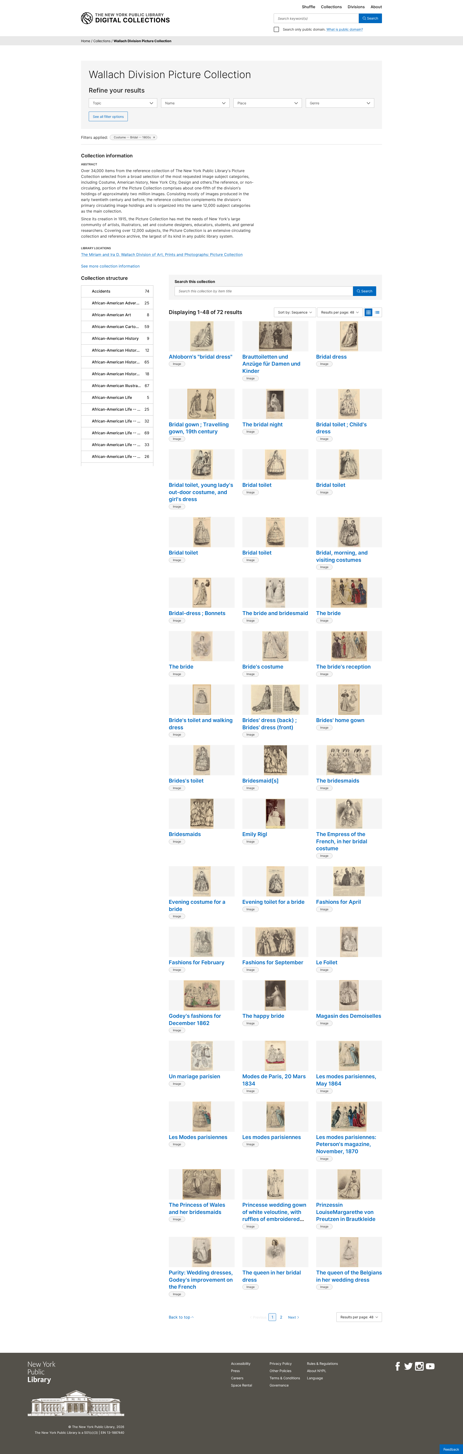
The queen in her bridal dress (271, 1276)
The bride (328, 613)
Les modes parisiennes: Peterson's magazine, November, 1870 (346, 1144)
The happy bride (263, 1016)
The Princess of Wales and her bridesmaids (197, 1208)
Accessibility (241, 1363)
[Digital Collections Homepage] (125, 18)
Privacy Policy (281, 1363)
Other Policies (280, 1371)
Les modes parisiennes (271, 1137)
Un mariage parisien (194, 1076)
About (376, 6)
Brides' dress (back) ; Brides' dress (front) (269, 723)
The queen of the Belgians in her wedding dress (349, 1276)
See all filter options (108, 116)
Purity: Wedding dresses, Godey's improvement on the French (201, 1279)
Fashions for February (197, 962)
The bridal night (262, 424)
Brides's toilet (186, 780)
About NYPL (316, 1371)
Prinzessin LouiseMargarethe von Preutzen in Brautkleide (345, 1212)
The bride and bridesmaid (275, 613)
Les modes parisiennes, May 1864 (346, 1080)
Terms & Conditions (285, 1378)
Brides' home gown (340, 720)
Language (315, 1378)
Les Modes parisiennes (198, 1137)
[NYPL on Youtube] (430, 1366)
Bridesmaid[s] (260, 780)
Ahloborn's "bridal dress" (200, 357)
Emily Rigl (254, 834)
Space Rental (241, 1385)
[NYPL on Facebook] (397, 1366)
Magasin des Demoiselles (348, 1016)
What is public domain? (345, 29)
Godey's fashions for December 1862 (195, 1019)
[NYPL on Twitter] (408, 1366)
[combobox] (316, 18)
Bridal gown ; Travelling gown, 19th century (199, 428)
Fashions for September (272, 962)
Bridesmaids (185, 834)
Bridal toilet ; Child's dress (341, 428)
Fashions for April (338, 902)
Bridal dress (331, 357)
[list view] (377, 312)
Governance (279, 1385)
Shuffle (308, 6)
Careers (237, 1378)
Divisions (356, 6)
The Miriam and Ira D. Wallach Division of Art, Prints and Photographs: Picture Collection (162, 254)
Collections (331, 6)
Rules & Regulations (322, 1363)
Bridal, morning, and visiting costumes (342, 556)
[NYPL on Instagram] (419, 1366)
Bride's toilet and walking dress (201, 723)
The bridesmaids (337, 780)
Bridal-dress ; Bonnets (197, 613)
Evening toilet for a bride (273, 902)
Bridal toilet (257, 485)
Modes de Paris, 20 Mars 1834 (274, 1080)
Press (235, 1371)
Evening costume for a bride (197, 905)
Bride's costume (262, 666)
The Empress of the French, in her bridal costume (341, 841)
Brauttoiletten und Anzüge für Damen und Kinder (271, 364)
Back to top (179, 1317)
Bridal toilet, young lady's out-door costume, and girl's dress (201, 492)
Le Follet (326, 962)
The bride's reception (343, 666)
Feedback (451, 1449)
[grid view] (368, 312)
